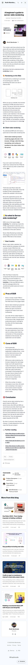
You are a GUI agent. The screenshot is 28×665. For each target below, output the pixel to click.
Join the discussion (17, 474)
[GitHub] (13, 634)
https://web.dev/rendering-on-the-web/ (15, 442)
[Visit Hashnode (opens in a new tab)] (14, 657)
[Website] (15, 634)
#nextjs (11, 457)
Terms (19, 645)
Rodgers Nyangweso (12, 478)
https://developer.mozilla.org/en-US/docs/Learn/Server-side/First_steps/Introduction (15, 448)
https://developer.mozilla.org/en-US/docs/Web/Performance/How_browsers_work (15, 435)
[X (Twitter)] (18, 42)
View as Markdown (19, 20)
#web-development (9, 460)
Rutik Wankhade (10, 3)
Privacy (14, 645)
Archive (9, 645)
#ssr (5, 457)
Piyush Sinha (9, 483)
